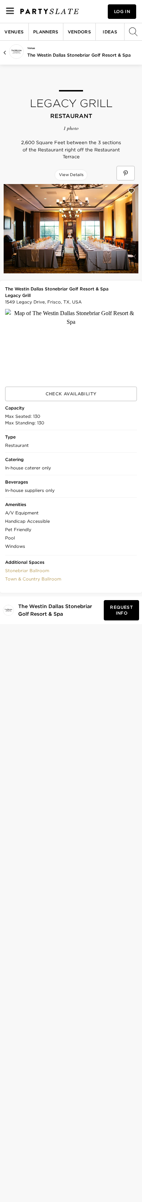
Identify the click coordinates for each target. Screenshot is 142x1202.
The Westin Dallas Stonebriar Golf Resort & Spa (79, 55)
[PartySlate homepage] (49, 11)
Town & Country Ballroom (33, 579)
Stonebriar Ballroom (27, 570)
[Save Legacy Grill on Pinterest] (126, 173)
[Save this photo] (131, 191)
